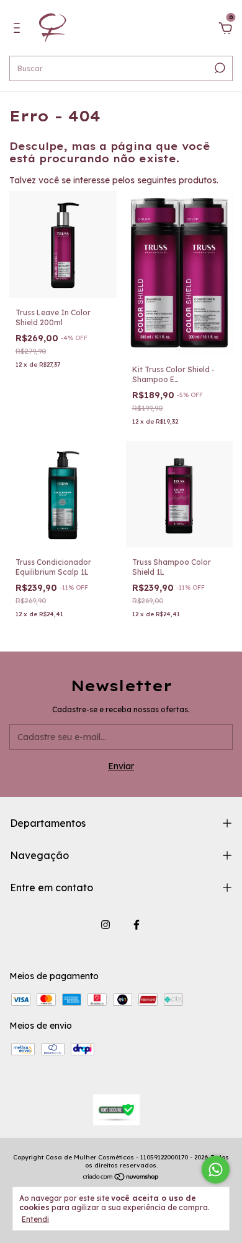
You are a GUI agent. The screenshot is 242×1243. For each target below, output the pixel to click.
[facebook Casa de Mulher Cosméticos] (136, 925)
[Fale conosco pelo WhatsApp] (216, 1170)
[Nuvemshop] (121, 1178)
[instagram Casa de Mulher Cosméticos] (105, 925)
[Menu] (19, 29)
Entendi (35, 1219)
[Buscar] (219, 68)
